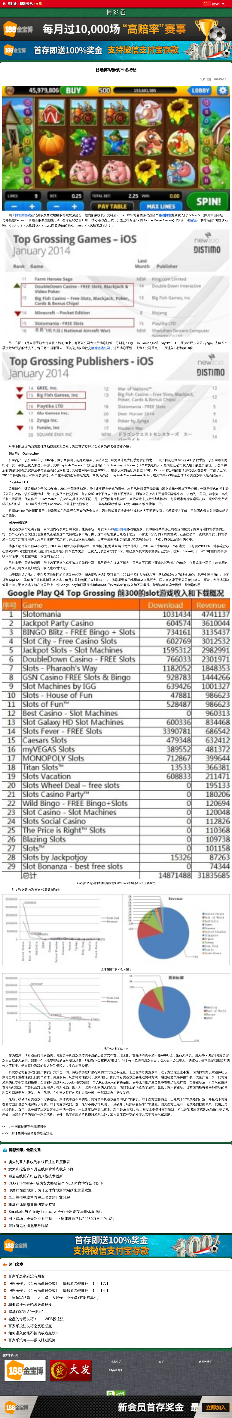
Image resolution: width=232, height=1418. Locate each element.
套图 (161, 1361)
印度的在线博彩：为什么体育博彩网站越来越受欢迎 (50, 1190)
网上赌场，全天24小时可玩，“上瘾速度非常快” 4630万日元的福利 (61, 1219)
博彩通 (12, 3)
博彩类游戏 (23, 215)
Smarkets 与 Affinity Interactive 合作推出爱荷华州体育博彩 (55, 1212)
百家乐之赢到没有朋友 (26, 1276)
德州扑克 (120, 529)
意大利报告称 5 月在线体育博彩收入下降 (41, 1169)
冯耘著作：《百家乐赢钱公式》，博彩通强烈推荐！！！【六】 (59, 1283)
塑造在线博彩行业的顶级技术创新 (35, 1176)
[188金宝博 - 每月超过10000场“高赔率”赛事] (116, 40)
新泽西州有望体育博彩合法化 (32, 1133)
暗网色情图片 (207, 1361)
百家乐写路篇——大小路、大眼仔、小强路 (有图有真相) (53, 1298)
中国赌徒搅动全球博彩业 (28, 1126)
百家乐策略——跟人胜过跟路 (32, 1340)
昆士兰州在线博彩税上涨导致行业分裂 (39, 1197)
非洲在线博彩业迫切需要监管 (32, 1205)
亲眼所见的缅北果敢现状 (28, 1226)
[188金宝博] (25, 1379)
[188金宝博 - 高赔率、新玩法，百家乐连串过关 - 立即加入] (116, 59)
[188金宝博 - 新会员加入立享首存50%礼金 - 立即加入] (116, 1256)
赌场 (193, 220)
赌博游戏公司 (100, 348)
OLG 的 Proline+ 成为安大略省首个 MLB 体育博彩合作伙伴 (55, 1183)
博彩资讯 (26, 3)
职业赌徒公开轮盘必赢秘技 (30, 1305)
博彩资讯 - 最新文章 (25, 1150)
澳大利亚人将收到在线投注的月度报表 (39, 1162)
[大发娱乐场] (70, 1379)
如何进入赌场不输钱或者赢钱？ (33, 1333)
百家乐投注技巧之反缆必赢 (30, 1326)
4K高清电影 (116, 1370)
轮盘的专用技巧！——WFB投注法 (36, 1319)
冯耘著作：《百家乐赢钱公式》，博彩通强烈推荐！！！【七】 (59, 1290)
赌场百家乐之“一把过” (25, 1312)
